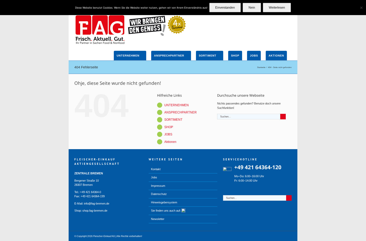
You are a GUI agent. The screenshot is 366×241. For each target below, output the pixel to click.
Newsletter (157, 219)
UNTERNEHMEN (176, 105)
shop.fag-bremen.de (94, 210)
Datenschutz (159, 194)
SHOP (168, 127)
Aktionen (170, 141)
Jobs (154, 177)
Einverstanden (225, 7)
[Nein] (361, 8)
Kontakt (156, 169)
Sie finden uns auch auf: (166, 210)
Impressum (158, 185)
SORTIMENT (173, 119)
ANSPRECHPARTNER (180, 112)
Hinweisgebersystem (164, 202)
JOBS (168, 134)
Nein (252, 7)
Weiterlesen (277, 7)
